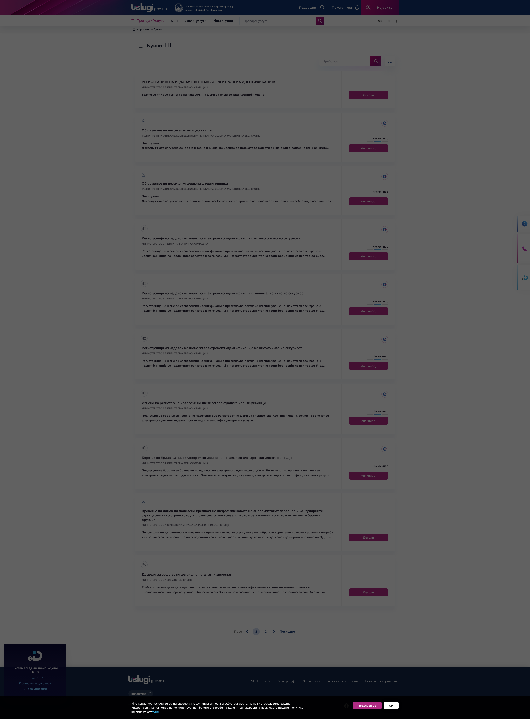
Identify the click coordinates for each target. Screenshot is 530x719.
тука (155, 712)
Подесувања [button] (367, 705)
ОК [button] (391, 705)
